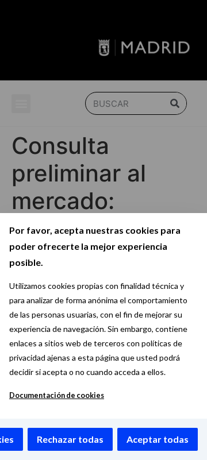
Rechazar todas (70, 439)
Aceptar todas (157, 439)
